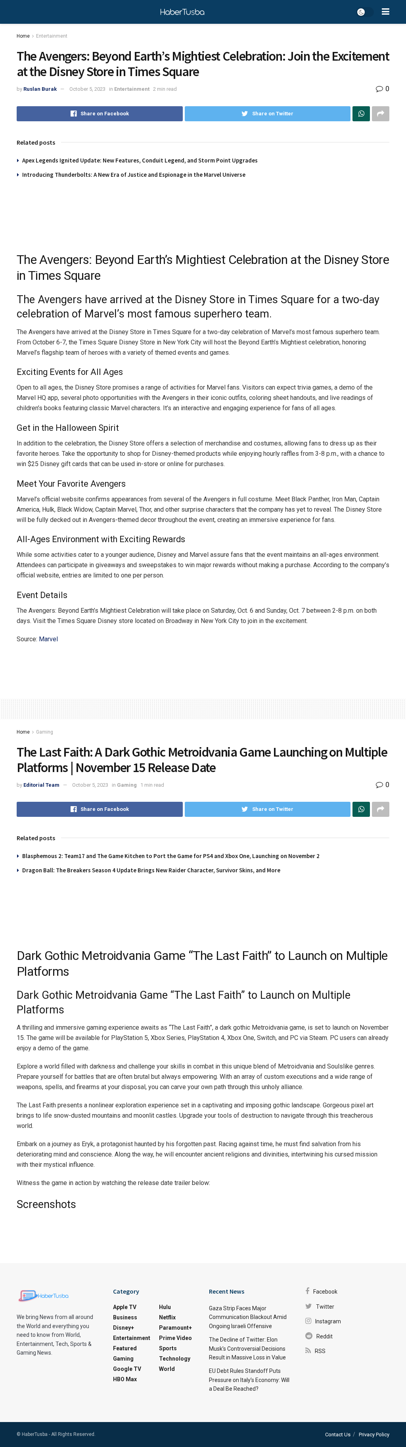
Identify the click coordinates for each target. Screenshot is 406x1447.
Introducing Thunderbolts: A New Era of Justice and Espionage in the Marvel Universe (133, 174)
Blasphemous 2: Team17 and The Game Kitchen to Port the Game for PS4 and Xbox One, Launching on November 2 (171, 856)
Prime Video (175, 1338)
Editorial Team (41, 785)
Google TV (127, 1369)
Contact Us (337, 1434)
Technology (174, 1358)
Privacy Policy (374, 1434)
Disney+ (123, 1328)
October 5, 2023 (87, 89)
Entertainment (51, 36)
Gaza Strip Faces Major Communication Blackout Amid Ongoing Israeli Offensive (248, 1317)
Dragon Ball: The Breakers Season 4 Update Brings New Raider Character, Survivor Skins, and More (151, 870)
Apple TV (124, 1307)
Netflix (167, 1317)
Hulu (165, 1307)
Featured (125, 1348)
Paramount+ (175, 1328)
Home (23, 36)
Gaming (44, 732)
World (167, 1369)
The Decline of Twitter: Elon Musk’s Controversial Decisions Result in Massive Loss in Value (247, 1348)
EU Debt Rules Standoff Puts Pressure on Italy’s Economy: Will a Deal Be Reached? (249, 1380)
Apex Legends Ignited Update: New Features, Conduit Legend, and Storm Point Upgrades (140, 160)
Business (125, 1317)
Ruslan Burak (40, 89)
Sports (168, 1348)
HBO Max (125, 1379)
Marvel (48, 639)
